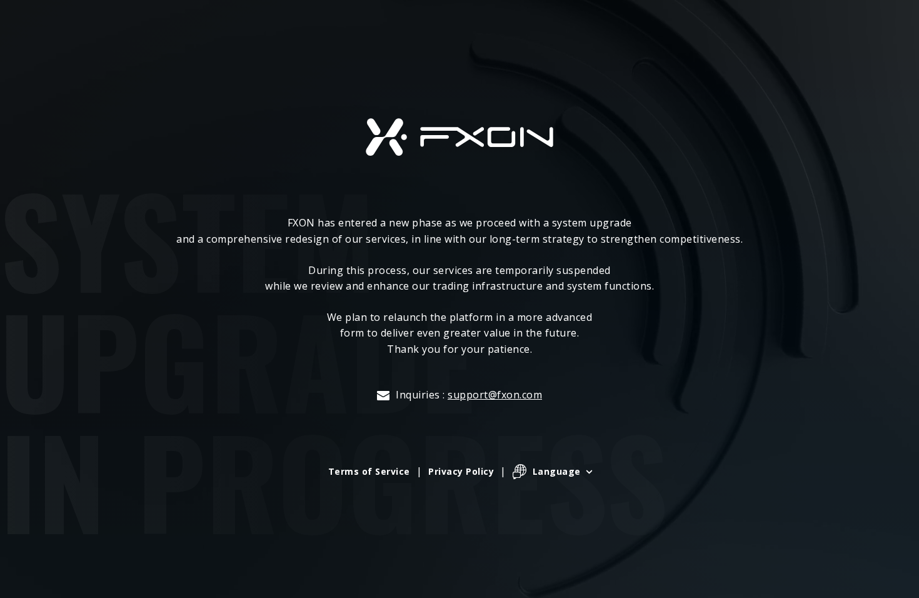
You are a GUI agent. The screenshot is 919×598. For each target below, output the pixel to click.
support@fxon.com (495, 395)
